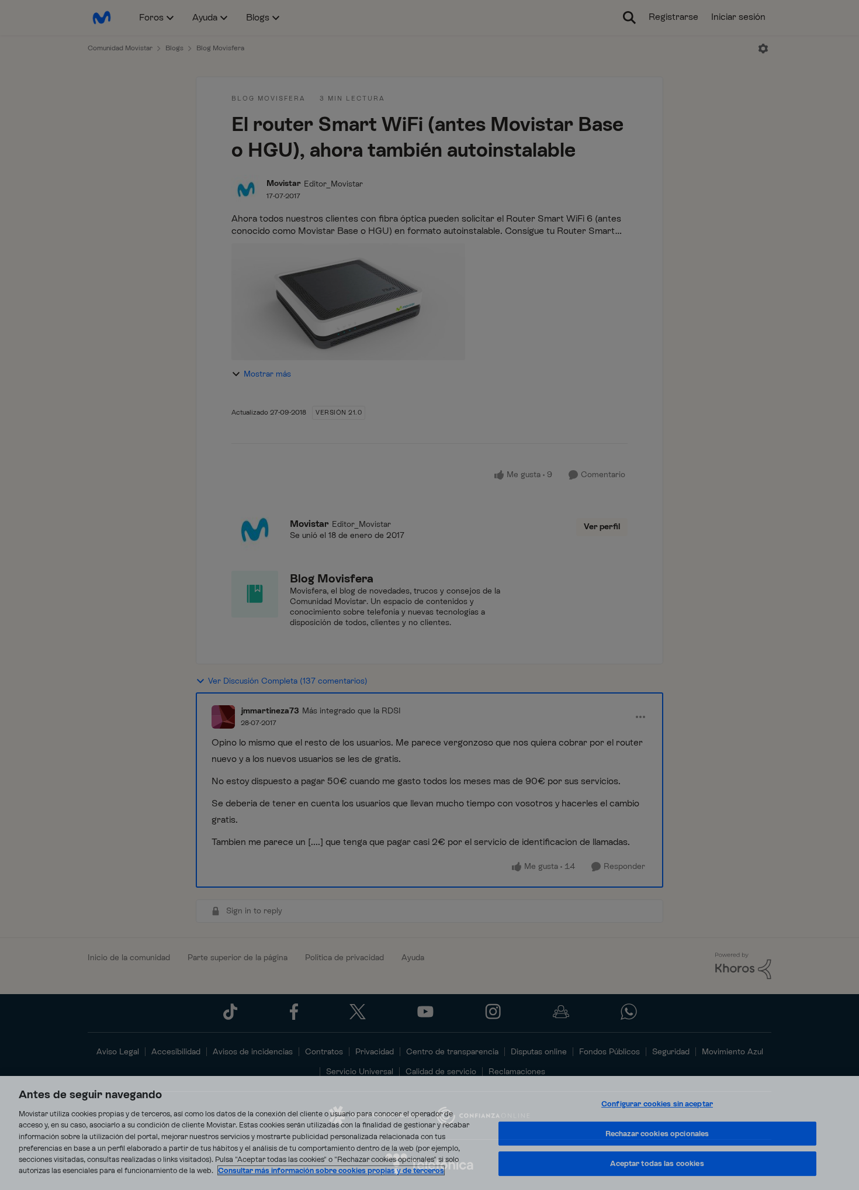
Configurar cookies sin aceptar (657, 1104)
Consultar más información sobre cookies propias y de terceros (331, 1170)
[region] (429, 1133)
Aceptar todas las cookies (657, 1164)
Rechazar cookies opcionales (657, 1133)
